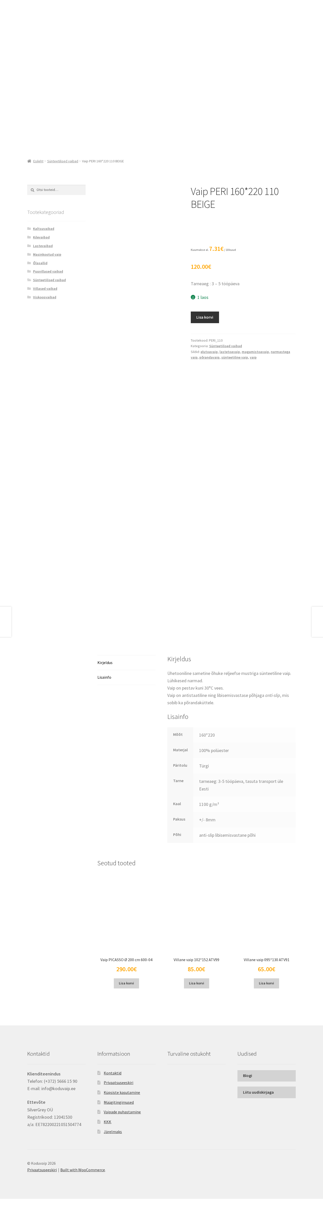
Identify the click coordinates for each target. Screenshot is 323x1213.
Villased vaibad (45, 288)
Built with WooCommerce (82, 1169)
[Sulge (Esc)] (42, 1203)
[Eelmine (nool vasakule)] (5, 1210)
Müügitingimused (119, 1102)
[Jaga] (30, 1203)
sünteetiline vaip (234, 357)
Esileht (38, 161)
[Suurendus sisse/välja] (5, 1203)
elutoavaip (209, 351)
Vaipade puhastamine (122, 1111)
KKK (107, 1121)
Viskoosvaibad (44, 297)
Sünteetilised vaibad (62, 161)
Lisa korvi (204, 317)
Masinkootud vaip (47, 254)
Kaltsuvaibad (43, 228)
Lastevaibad (43, 246)
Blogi (247, 1075)
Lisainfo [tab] (104, 677)
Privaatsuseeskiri (118, 1082)
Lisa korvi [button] (126, 983)
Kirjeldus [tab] (105, 662)
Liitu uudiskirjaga (258, 1092)
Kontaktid (112, 1072)
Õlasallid (40, 263)
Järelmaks (113, 1131)
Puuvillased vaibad (48, 271)
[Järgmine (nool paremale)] (17, 1210)
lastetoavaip (230, 351)
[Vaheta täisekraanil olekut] (17, 1203)
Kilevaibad (41, 237)
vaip (253, 357)
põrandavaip (209, 357)
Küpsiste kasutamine (122, 1092)
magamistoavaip (255, 351)
